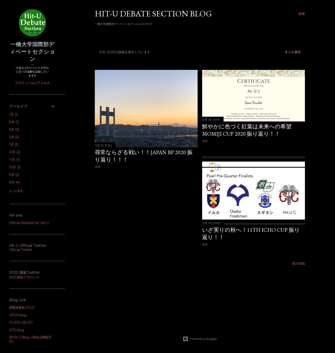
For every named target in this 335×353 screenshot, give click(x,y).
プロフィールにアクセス (32, 83)
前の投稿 (298, 263)
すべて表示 (293, 52)
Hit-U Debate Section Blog (153, 13)
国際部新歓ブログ (22, 308)
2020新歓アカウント (24, 277)
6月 (13, 129)
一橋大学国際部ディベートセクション (32, 51)
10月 (14, 167)
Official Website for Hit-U (29, 223)
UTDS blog (17, 315)
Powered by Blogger (203, 338)
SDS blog (16, 330)
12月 (14, 152)
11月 (13, 160)
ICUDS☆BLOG (21, 322)
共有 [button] (97, 167)
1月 (13, 114)
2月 (13, 137)
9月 (13, 175)
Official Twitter (20, 250)
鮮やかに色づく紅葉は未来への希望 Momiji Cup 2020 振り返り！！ (249, 130)
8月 (13, 122)
